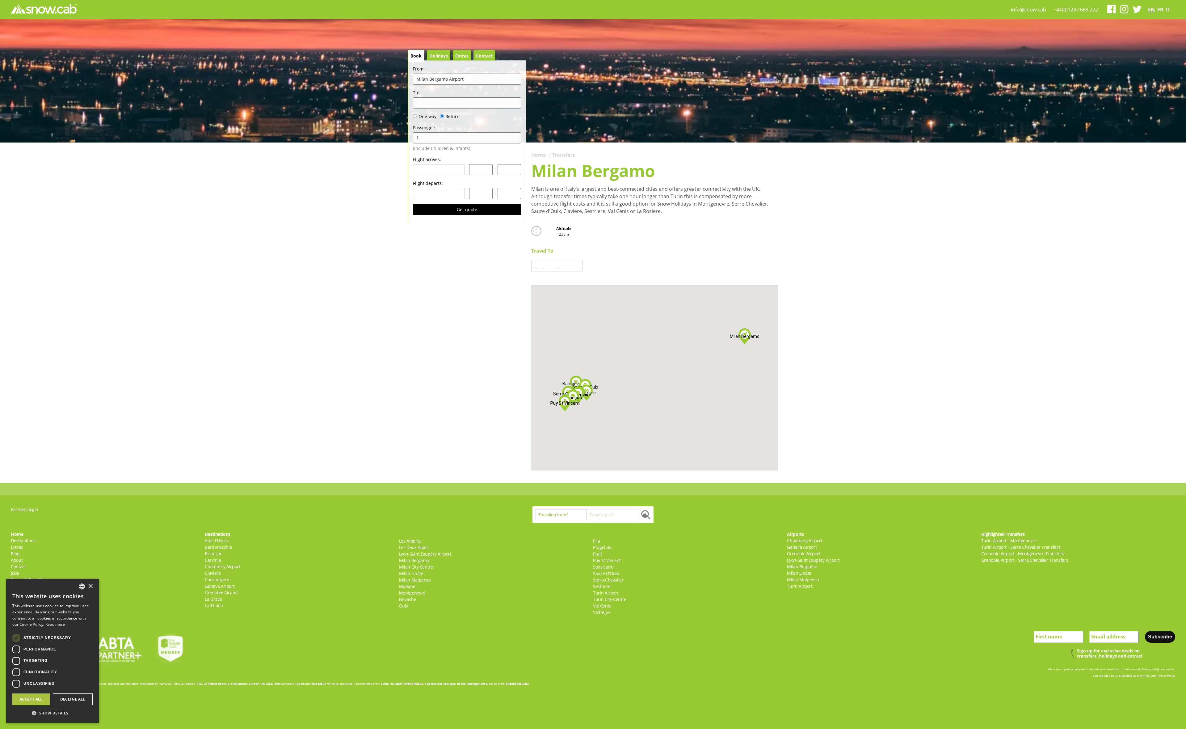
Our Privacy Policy (1162, 675)
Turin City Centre (609, 599)
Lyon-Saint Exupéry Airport (425, 554)
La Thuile (214, 605)
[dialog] (52, 651)
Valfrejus (601, 612)
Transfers (563, 154)
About (17, 560)
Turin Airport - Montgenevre (1009, 541)
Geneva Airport (219, 586)
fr (1160, 9)
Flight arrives (427, 159)
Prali (597, 554)
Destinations (23, 541)
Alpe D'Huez (217, 541)
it (1168, 9)
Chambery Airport (222, 566)
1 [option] (417, 138)
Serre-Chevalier (608, 580)
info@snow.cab (1028, 9)
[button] (576, 384)
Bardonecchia (218, 547)
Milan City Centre (416, 567)
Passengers (425, 127)
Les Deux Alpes (414, 547)
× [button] (90, 586)
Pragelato (602, 547)
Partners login (24, 509)
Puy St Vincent (607, 560)
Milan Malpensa (415, 580)
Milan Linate (411, 573)
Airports (795, 534)
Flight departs (428, 183)
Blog (15, 553)
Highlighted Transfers (1003, 534)
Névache (407, 599)
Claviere (213, 573)
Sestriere (602, 586)
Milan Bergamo (414, 560)
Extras (462, 56)
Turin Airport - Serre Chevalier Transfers (1021, 547)
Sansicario (603, 567)
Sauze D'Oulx (606, 573)
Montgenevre (412, 593)
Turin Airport (605, 593)
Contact (484, 56)
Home (538, 154)
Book (416, 56)
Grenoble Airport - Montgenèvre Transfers (1022, 553)
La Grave (213, 599)
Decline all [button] (72, 699)
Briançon (213, 553)
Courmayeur (217, 579)
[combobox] (82, 586)
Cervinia (213, 560)
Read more (55, 624)
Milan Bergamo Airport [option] (440, 79)
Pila (596, 541)
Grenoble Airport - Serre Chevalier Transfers (1024, 560)
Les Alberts (410, 541)
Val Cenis (602, 606)
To (416, 93)
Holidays (438, 56)
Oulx (403, 606)
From (419, 69)
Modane (407, 586)
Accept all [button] (31, 699)
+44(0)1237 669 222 (1076, 9)
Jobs (15, 573)
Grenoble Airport (221, 592)
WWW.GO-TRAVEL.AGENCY (177, 683)
